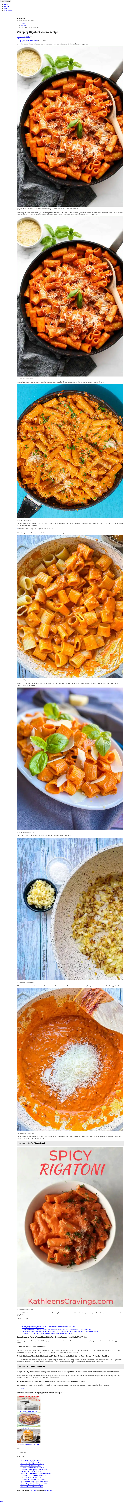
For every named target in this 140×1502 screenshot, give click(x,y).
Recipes (6, 6)
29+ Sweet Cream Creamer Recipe (31, 1485)
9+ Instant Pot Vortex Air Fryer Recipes (33, 1475)
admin (19, 37)
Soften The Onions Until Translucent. (33, 1328)
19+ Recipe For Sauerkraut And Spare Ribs (34, 1481)
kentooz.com (48, 1490)
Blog (5, 8)
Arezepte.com (21, 18)
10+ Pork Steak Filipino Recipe (26, 1428)
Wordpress (33, 1490)
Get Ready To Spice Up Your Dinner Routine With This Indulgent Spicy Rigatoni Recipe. (47, 1333)
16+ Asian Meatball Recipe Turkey (31, 1487)
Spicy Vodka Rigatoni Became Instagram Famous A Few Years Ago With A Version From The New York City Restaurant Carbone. (60, 1331)
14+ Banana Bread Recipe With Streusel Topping (36, 1473)
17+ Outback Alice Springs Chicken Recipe (34, 1469)
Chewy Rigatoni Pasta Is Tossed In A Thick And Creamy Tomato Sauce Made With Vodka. (48, 1326)
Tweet (22, 1388)
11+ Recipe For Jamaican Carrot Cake (32, 1479)
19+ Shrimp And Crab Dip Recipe (31, 1477)
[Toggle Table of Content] (18, 1323)
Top (1, 1501)
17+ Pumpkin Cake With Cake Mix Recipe (33, 1483)
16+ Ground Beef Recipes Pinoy (30, 1466)
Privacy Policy (8, 10)
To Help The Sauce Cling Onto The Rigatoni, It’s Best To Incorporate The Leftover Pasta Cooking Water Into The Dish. (57, 1330)
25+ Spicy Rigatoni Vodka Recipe (27, 41)
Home (6, 4)
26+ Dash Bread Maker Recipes (27, 1411)
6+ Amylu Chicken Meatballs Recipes (32, 1468)
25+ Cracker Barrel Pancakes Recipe (28, 1444)
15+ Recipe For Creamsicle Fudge (31, 1471)
